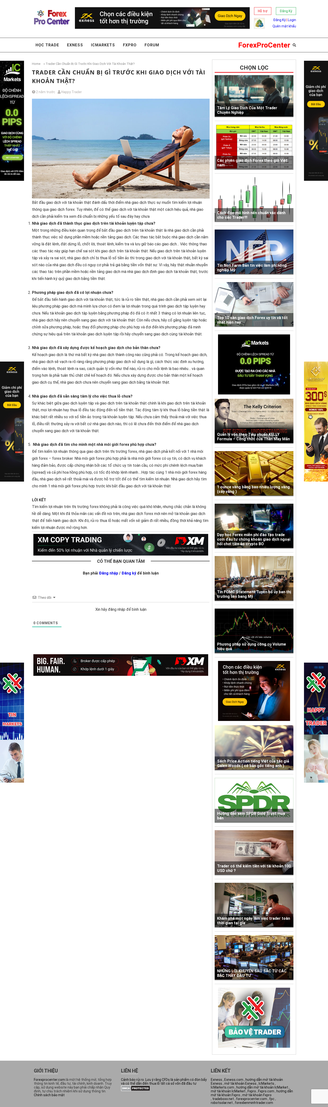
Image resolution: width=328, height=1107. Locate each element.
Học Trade (47, 45)
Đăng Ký (286, 11)
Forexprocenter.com (49, 1080)
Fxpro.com (266, 1091)
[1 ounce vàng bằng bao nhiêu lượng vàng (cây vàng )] (254, 473)
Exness (75, 45)
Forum (152, 45)
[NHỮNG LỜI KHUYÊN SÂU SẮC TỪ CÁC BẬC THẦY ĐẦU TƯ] (254, 957)
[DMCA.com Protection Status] (135, 1090)
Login (292, 20)
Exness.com (233, 1080)
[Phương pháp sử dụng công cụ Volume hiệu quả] (254, 631)
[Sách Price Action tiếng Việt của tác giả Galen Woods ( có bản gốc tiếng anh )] (254, 747)
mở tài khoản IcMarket (228, 1091)
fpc (271, 1099)
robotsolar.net (222, 1103)
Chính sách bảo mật (49, 1095)
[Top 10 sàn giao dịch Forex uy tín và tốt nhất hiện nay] (254, 304)
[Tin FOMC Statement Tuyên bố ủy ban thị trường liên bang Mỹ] (254, 578)
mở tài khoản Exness (240, 1083)
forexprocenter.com (251, 1099)
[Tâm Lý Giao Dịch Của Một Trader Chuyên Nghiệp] (254, 96)
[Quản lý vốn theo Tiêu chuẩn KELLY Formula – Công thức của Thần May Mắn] (254, 421)
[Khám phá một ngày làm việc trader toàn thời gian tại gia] (254, 905)
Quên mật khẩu (284, 26)
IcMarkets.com (222, 1087)
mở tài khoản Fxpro (257, 1095)
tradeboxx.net (223, 1099)
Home (36, 64)
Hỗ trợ (262, 11)
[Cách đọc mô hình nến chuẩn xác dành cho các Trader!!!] (254, 199)
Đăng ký (128, 573)
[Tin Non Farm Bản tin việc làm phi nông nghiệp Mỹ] (254, 252)
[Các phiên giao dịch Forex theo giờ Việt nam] (254, 147)
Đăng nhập (108, 573)
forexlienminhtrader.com (254, 1103)
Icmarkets (103, 45)
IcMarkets (266, 1083)
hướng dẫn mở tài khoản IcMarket (262, 1087)
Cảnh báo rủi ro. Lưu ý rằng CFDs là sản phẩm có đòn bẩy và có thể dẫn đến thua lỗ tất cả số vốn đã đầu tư (164, 1081)
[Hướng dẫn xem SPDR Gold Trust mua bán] (254, 800)
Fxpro (130, 45)
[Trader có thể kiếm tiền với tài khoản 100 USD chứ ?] (254, 852)
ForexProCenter (264, 45)
